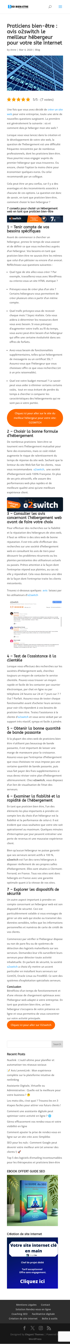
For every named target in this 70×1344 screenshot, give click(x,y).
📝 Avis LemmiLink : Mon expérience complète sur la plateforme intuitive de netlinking (30, 1075)
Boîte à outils (49, 1318)
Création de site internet (23, 1318)
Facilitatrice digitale (43, 1314)
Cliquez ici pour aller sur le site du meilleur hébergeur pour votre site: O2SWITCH (35, 418)
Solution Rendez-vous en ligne (33, 1309)
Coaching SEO (20, 1314)
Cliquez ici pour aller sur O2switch (31, 1025)
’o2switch (23, 717)
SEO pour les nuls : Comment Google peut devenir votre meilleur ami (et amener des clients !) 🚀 (32, 1147)
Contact (45, 1304)
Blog (37, 49)
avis (45, 590)
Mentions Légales (26, 1304)
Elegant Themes (34, 1334)
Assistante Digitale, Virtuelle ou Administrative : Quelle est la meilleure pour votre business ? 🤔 (34, 1090)
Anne (13, 49)
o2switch (38, 469)
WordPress (35, 1339)
